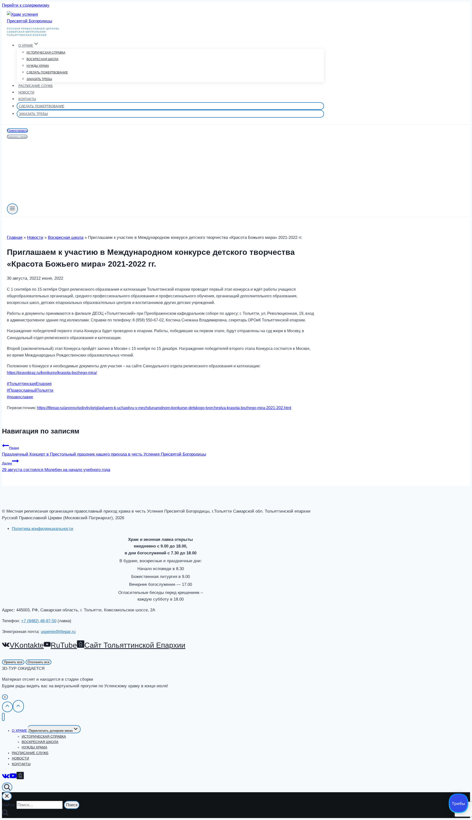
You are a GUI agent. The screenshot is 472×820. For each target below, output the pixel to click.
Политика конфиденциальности (42, 528)
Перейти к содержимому (25, 5)
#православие (20, 397)
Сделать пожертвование (47, 72)
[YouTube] (13, 777)
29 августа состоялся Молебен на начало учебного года (56, 466)
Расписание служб (35, 86)
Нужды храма (38, 66)
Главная (14, 237)
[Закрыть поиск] (7, 796)
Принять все (13, 662)
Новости (26, 92)
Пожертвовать (17, 130)
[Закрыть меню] (3, 717)
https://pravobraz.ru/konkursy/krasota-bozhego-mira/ (52, 373)
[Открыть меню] (12, 208)
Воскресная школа (43, 59)
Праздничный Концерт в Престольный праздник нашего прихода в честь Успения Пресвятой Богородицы (104, 451)
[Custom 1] (20, 777)
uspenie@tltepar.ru (58, 631)
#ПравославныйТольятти (30, 390)
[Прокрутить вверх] (7, 707)
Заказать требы (39, 79)
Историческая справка (46, 52)
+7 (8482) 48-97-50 (38, 621)
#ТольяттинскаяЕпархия (29, 384)
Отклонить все (38, 662)
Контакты (27, 99)
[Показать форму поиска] (7, 787)
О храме (19, 731)
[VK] (6, 777)
